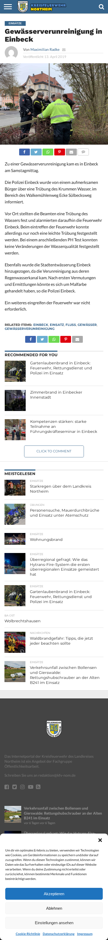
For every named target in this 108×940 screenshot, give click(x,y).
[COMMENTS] (83, 150)
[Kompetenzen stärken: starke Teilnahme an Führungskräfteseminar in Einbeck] (15, 429)
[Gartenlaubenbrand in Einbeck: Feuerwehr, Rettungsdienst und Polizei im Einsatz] (15, 371)
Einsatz (57, 325)
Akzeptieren (54, 894)
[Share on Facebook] (24, 150)
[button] (100, 840)
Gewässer (87, 325)
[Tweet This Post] (36, 150)
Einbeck (40, 325)
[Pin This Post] (59, 150)
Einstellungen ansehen (54, 923)
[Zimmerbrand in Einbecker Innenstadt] (15, 400)
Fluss (71, 325)
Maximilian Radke (45, 49)
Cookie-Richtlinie (28, 934)
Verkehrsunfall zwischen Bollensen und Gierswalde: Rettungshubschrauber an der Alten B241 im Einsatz (63, 813)
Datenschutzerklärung (58, 934)
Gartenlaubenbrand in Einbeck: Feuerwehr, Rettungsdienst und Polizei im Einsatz (61, 368)
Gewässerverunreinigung (30, 329)
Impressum (85, 934)
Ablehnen (54, 908)
